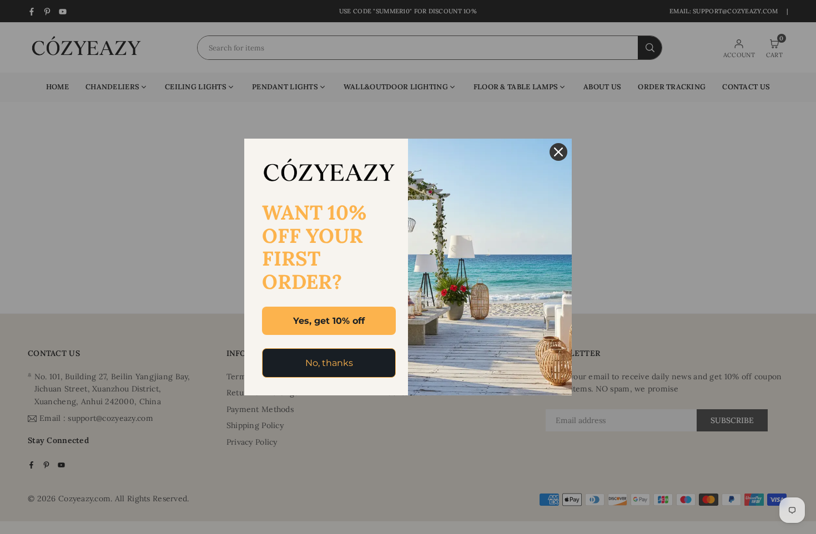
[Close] (558, 152)
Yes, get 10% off (329, 321)
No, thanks (329, 363)
